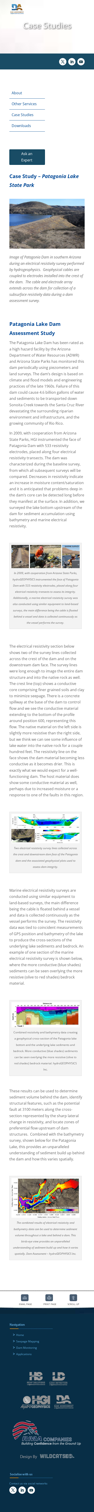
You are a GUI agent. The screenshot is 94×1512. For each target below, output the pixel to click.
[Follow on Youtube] (81, 61)
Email (25, 1297)
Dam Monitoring (26, 1348)
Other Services (24, 103)
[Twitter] (13, 1490)
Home (20, 1335)
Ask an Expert (26, 156)
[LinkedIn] (22, 1490)
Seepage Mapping (27, 1341)
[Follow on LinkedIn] (72, 61)
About (17, 92)
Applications (24, 1354)
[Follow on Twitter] (62, 61)
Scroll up (73, 1297)
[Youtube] (31, 1490)
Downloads (21, 125)
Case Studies (23, 114)
